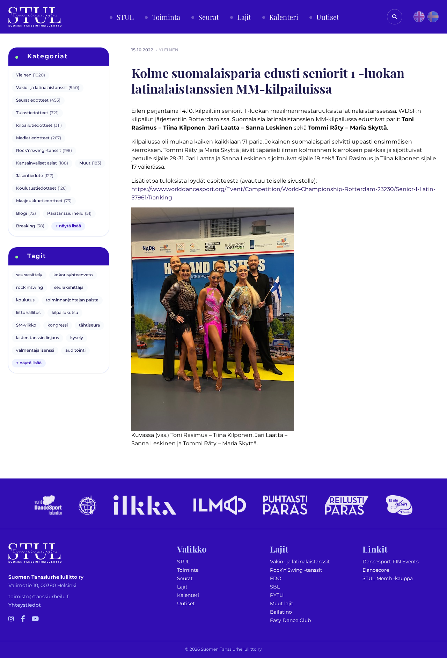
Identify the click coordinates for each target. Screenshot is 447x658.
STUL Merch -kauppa (387, 579)
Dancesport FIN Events (390, 562)
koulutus (25, 300)
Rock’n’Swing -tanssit (296, 570)
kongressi (57, 325)
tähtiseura (89, 325)
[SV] (433, 16)
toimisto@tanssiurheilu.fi (39, 597)
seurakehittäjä (68, 287)
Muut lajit (281, 604)
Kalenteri (188, 595)
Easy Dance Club (290, 620)
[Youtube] (35, 619)
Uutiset (186, 604)
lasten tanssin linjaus (37, 338)
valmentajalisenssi (35, 350)
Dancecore (375, 570)
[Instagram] (11, 619)
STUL (183, 562)
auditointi (75, 350)
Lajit (182, 587)
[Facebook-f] (23, 619)
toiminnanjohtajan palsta (72, 300)
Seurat (185, 579)
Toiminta (188, 570)
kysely (76, 338)
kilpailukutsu (65, 312)
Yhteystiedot (24, 605)
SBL (275, 587)
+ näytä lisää (68, 226)
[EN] (419, 16)
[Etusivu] (34, 17)
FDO (275, 579)
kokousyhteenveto (73, 275)
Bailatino (281, 612)
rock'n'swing (29, 287)
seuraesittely (29, 275)
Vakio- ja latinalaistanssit (300, 562)
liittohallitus (28, 312)
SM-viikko (26, 325)
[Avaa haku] (394, 16)
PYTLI (277, 595)
